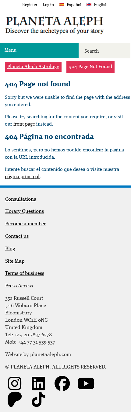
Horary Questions (24, 211)
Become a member (25, 224)
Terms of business (24, 273)
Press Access (19, 286)
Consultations (20, 199)
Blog (10, 248)
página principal (22, 177)
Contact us (17, 236)
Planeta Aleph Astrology (33, 66)
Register (29, 5)
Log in (48, 5)
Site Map (15, 261)
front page (24, 124)
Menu (10, 50)
